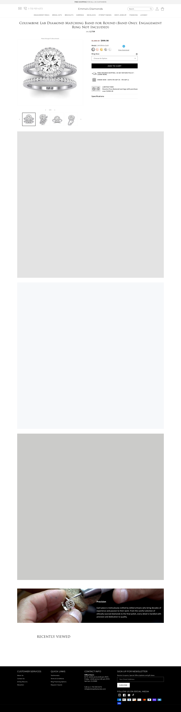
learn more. (102, 74)
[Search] (151, 9)
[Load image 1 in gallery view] (28, 119)
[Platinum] (110, 49)
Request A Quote (56, 685)
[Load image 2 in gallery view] (43, 119)
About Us (20, 675)
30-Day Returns (22, 682)
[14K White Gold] (93, 49)
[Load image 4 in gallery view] (71, 119)
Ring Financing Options (58, 682)
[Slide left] (45, 110)
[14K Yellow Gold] (101, 49)
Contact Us (21, 678)
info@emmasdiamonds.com (95, 689)
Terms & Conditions (57, 678)
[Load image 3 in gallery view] (57, 119)
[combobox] (140, 9)
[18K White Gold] (105, 49)
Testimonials (55, 675)
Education (20, 685)
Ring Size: (96, 54)
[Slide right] (54, 110)
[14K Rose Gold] (97, 49)
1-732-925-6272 (96, 687)
